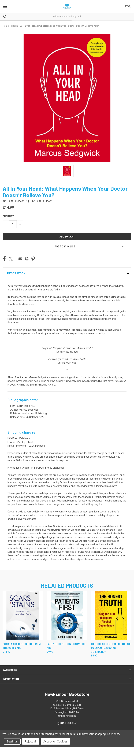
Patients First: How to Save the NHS (66, 646)
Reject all (30, 741)
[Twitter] (11, 258)
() (129, 6)
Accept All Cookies (55, 741)
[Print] (26, 258)
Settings (12, 741)
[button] (67, 273)
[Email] (20, 258)
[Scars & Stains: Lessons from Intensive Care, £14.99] (22, 615)
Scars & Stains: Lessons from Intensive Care (22, 646)
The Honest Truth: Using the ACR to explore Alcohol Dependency (111, 648)
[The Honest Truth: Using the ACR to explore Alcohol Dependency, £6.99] (111, 615)
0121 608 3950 (68, 723)
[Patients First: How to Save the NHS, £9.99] (67, 615)
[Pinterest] (33, 258)
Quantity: (8, 216)
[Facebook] (4, 258)
